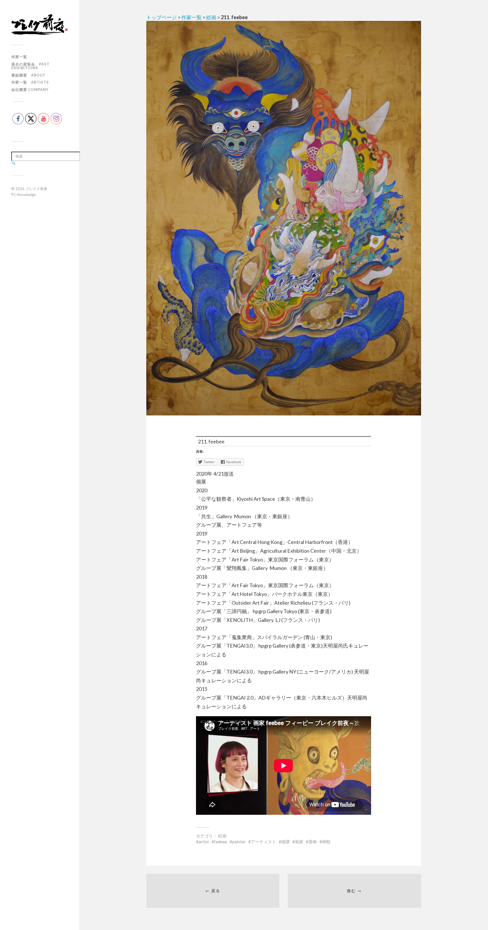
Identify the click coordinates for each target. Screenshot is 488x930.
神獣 (326, 841)
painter (239, 841)
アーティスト (263, 841)
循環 (285, 841)
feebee (220, 841)
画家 (299, 841)
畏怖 (312, 841)
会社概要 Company (30, 89)
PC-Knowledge (23, 194)
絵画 (211, 17)
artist (204, 841)
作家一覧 (19, 57)
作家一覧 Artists (30, 82)
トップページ (161, 17)
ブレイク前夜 (36, 188)
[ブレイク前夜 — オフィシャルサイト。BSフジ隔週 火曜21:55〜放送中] (39, 24)
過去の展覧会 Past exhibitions (30, 66)
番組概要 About (28, 75)
